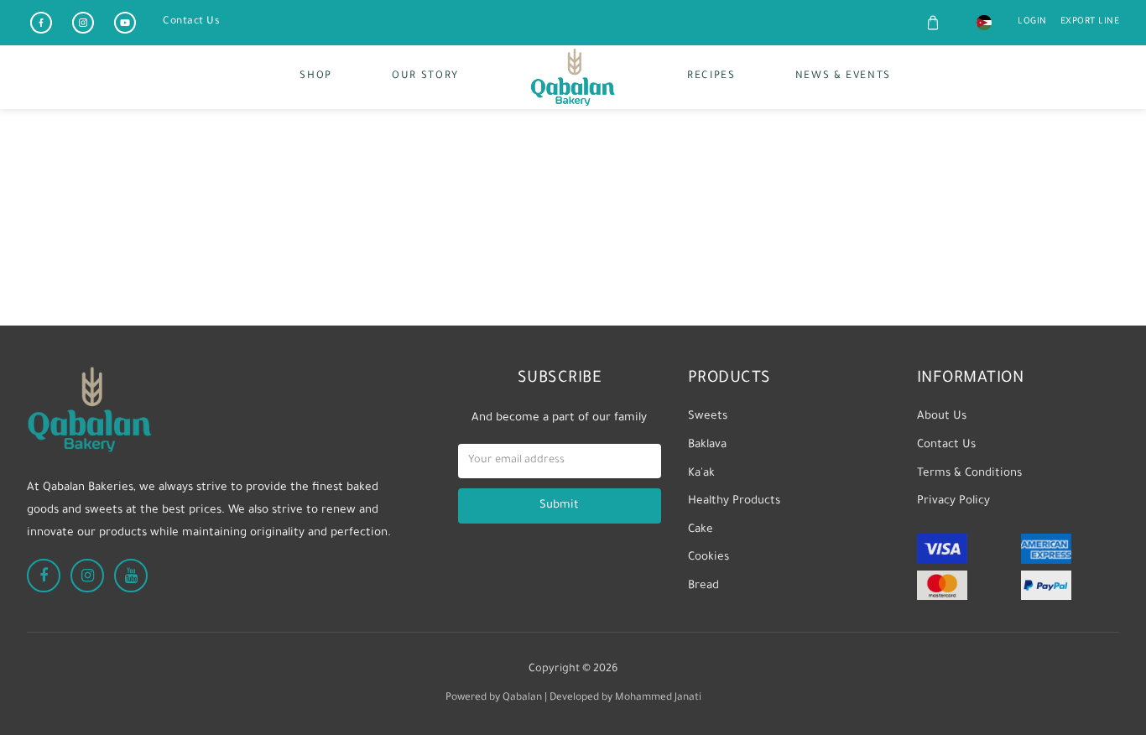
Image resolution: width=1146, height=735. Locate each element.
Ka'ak (701, 473)
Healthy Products (734, 501)
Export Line (1090, 22)
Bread (703, 586)
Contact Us (191, 22)
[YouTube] (125, 22)
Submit (559, 505)
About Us (941, 416)
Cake (700, 530)
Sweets (707, 416)
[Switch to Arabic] (984, 22)
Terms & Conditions (969, 473)
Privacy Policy (953, 501)
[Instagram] (83, 22)
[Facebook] (41, 22)
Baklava (707, 445)
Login (1032, 22)
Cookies (708, 557)
